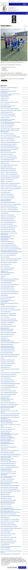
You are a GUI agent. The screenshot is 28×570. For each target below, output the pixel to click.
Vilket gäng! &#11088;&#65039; (6, 166)
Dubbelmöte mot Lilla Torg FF (6, 506)
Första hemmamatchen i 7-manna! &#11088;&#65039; (11, 372)
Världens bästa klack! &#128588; (7, 480)
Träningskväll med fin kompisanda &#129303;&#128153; (11, 110)
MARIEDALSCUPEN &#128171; (6, 492)
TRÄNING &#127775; (4, 448)
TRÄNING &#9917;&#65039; (6, 367)
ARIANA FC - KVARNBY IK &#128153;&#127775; (9, 172)
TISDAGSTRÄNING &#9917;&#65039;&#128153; (9, 356)
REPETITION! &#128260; (5, 266)
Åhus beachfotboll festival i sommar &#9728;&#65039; (11, 204)
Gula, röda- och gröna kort (6, 549)
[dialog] (14, 562)
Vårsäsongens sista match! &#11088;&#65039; (9, 404)
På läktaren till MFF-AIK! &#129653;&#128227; (9, 185)
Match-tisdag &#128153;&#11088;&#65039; (9, 447)
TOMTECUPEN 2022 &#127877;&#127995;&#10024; (10, 284)
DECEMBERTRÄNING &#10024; (6, 282)
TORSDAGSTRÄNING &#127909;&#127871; (8, 376)
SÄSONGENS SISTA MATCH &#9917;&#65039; (9, 306)
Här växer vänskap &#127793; (6, 264)
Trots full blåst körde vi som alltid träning (8, 537)
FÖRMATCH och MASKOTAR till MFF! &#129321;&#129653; (11, 186)
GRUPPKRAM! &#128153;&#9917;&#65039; (8, 326)
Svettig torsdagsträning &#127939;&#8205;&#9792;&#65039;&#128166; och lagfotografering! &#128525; (10, 434)
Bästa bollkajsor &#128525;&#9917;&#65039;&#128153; (11, 454)
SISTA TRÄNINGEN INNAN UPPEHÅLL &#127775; (9, 165)
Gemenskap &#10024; (5, 213)
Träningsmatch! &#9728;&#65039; (7, 194)
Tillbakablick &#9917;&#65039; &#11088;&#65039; (10, 177)
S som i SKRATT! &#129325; (6, 378)
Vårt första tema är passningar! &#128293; (8, 541)
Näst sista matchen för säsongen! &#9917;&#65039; (10, 309)
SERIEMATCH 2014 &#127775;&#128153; (8, 363)
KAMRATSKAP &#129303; (5, 494)
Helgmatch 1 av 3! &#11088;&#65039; (7, 138)
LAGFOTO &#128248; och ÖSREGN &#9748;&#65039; (10, 176)
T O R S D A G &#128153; (5, 317)
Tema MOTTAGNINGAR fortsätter (7, 530)
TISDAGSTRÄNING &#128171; (6, 311)
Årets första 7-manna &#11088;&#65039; (8, 255)
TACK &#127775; (3, 276)
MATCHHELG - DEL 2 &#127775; (6, 427)
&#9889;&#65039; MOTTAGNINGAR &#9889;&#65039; (10, 515)
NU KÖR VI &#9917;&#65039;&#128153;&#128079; (10, 147)
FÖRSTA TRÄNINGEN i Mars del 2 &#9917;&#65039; (10, 519)
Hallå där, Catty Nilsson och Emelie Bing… (8, 513)
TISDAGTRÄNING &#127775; (6, 400)
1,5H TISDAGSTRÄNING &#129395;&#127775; (9, 222)
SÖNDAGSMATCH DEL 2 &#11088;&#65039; (8, 313)
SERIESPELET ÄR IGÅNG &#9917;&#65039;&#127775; (10, 142)
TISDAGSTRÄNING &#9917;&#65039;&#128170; (9, 320)
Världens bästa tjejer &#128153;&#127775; (8, 402)
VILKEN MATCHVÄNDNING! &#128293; (7, 159)
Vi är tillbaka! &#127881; (5, 544)
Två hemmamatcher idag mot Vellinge (8, 229)
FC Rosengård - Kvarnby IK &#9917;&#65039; (9, 225)
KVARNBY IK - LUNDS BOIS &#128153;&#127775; (9, 174)
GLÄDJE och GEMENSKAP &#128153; (7, 379)
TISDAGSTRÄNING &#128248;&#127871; (8, 350)
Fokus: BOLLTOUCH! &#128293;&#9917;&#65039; (10, 342)
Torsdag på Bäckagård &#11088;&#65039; (8, 245)
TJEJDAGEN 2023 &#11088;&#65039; (7, 241)
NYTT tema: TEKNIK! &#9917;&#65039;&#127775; (9, 467)
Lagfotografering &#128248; (6, 431)
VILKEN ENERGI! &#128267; (5, 192)
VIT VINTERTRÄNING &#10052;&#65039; (8, 280)
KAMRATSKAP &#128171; (5, 517)
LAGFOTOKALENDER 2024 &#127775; (7, 133)
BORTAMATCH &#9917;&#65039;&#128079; (8, 168)
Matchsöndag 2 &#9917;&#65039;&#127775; (9, 461)
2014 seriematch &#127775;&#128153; (7, 197)
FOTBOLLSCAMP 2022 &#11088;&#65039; (8, 390)
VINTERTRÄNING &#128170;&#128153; (7, 286)
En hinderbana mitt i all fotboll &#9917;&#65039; (10, 291)
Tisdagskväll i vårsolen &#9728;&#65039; (8, 216)
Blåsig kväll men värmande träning (7, 522)
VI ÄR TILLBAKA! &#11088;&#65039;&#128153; (9, 387)
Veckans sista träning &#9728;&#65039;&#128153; (10, 108)
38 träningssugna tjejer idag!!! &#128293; (8, 500)
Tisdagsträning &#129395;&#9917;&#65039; (9, 206)
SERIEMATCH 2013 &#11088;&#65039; (7, 360)
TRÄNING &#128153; (4, 100)
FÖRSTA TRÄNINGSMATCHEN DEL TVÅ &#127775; (9, 526)
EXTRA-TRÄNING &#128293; (6, 396)
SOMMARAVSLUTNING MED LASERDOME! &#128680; (10, 161)
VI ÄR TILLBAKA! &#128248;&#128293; (8, 267)
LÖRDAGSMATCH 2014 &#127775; (6, 336)
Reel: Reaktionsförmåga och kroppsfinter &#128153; (10, 128)
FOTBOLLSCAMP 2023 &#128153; (7, 154)
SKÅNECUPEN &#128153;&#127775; (7, 269)
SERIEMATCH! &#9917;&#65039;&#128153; (8, 465)
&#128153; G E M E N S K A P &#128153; (8, 140)
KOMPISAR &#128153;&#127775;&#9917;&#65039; (10, 450)
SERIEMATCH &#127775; (5, 163)
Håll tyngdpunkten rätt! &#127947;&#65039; (9, 262)
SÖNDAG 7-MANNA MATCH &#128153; (7, 334)
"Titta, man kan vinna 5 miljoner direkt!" (8, 289)
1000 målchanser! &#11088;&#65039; (7, 125)
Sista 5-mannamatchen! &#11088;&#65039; (9, 157)
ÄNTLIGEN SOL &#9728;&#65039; (7, 330)
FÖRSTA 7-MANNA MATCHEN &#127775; (8, 381)
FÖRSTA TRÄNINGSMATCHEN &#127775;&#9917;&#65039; (11, 528)
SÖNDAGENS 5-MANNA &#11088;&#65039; (8, 332)
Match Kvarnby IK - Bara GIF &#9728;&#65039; (9, 209)
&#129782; (2, 358)
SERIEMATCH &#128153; (5, 96)
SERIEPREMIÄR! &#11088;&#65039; (7, 218)
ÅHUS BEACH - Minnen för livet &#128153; (8, 152)
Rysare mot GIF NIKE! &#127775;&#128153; (8, 135)
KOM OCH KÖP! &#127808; (5, 274)
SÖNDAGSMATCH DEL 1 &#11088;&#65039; (8, 315)
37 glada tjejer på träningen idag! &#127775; (9, 524)
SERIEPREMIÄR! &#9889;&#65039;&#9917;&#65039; (10, 485)
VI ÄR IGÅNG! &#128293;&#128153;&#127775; (9, 146)
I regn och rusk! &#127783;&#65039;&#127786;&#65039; (11, 258)
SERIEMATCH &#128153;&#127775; (7, 112)
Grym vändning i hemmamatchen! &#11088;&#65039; (10, 136)
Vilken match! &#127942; (5, 104)
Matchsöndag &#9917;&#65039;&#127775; (8, 463)
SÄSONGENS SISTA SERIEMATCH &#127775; (8, 156)
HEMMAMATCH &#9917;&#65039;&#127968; (8, 170)
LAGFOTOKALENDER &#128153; (6, 365)
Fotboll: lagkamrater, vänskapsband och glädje (9, 487)
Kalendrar (2, 370)
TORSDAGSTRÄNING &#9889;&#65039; (8, 202)
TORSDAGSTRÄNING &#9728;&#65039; (8, 220)
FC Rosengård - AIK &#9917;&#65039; (7, 479)
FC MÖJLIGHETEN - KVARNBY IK (6, 190)
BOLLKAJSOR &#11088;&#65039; (7, 224)
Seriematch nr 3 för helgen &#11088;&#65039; (9, 207)
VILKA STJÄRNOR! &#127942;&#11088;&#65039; (9, 293)
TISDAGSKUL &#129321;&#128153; (7, 422)
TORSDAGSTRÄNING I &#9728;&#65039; (8, 227)
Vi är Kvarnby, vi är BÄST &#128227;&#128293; (9, 253)
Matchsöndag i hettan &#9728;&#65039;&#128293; (10, 413)
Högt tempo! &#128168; (5, 257)
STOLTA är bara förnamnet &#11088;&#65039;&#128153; (11, 248)
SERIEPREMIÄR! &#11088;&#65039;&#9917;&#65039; (10, 383)
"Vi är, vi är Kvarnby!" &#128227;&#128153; (8, 115)
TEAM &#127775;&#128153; (5, 409)
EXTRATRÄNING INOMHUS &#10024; (7, 288)
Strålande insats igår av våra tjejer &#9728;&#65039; (10, 183)
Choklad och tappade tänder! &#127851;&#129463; (10, 247)
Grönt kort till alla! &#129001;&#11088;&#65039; (10, 102)
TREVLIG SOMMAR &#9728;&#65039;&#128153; (9, 392)
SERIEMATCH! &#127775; (5, 89)
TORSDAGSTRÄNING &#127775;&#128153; (8, 231)
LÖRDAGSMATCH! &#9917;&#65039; (7, 344)
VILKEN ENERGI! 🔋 (7, 26)
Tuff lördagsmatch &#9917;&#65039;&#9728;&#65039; (11, 211)
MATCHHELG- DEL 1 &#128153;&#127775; (8, 429)
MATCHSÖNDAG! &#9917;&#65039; (7, 352)
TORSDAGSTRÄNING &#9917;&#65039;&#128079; (10, 415)
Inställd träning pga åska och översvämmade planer (10, 553)
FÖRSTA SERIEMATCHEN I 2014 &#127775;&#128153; (10, 369)
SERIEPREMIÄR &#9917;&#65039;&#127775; (9, 144)
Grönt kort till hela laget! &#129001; (7, 243)
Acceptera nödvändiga (12, 567)
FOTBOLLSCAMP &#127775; (6, 389)
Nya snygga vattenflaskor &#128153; (7, 361)
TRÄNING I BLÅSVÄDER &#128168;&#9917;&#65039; (10, 354)
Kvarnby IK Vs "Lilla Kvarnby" (6, 504)
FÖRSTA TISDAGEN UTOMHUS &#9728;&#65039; (9, 489)
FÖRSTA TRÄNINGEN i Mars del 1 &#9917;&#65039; (10, 521)
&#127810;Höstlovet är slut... (6, 298)
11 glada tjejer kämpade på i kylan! (7, 539)
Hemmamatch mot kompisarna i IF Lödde (8, 471)
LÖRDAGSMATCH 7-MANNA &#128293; (7, 322)
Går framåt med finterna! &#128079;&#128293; (9, 260)
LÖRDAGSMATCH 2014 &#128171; (6, 324)
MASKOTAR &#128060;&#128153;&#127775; (8, 394)
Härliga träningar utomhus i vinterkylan (8, 533)
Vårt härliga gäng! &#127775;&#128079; (8, 542)
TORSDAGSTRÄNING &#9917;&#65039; (8, 349)
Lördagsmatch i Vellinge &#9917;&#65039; (8, 374)
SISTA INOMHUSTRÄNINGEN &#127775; (8, 496)
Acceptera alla (22, 567)
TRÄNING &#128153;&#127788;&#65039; (8, 114)
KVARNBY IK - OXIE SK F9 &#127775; (7, 179)
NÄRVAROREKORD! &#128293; (6, 498)
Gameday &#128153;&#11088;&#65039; (8, 308)
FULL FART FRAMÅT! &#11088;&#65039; (8, 385)
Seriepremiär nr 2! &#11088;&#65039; (7, 215)
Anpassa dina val (4, 564)
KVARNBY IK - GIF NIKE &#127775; (7, 181)
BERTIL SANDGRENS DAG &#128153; (7, 452)
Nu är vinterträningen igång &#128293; (8, 297)
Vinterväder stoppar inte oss (6, 535)
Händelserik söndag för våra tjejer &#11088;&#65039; (11, 188)
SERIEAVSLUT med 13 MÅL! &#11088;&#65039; (9, 87)
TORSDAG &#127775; (4, 338)
